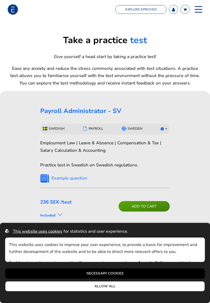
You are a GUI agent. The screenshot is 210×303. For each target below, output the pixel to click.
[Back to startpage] (13, 9)
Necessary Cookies (105, 273)
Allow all (105, 286)
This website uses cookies (37, 231)
